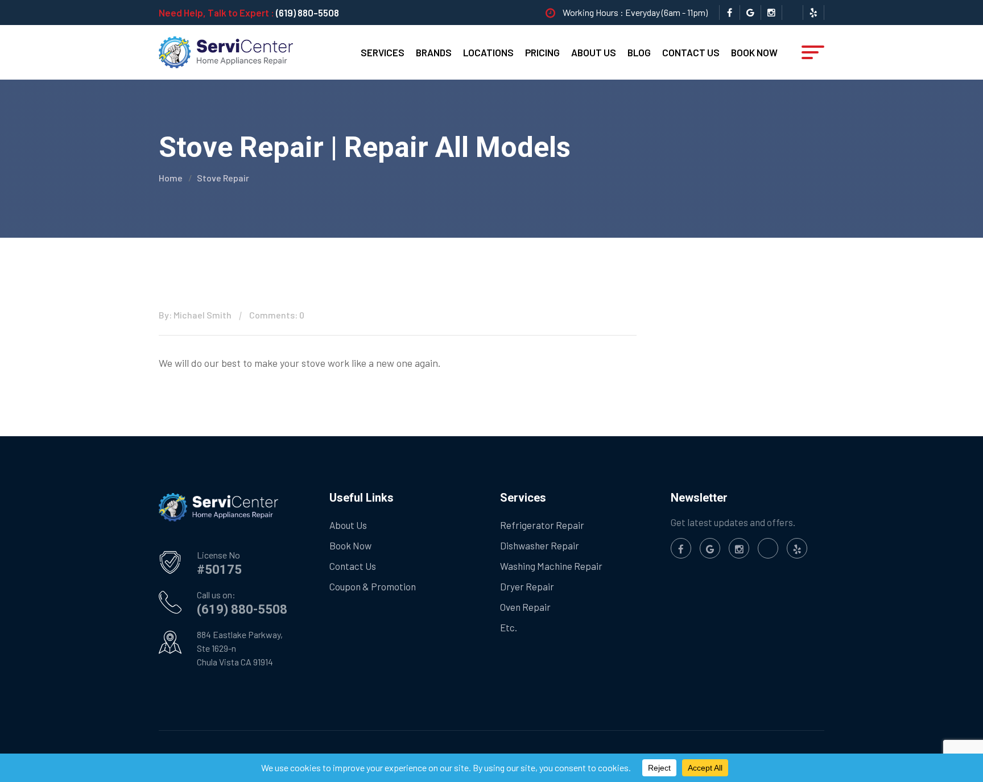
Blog (639, 52)
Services (382, 52)
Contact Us (691, 52)
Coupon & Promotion (372, 586)
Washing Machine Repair (551, 566)
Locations (488, 52)
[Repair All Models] (226, 51)
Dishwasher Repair (539, 545)
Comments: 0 (276, 314)
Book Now (754, 52)
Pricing (542, 52)
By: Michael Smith (195, 314)
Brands (434, 52)
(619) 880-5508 (307, 12)
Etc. (508, 627)
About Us (593, 52)
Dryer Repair (527, 586)
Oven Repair (525, 607)
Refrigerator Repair (542, 525)
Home (171, 177)
